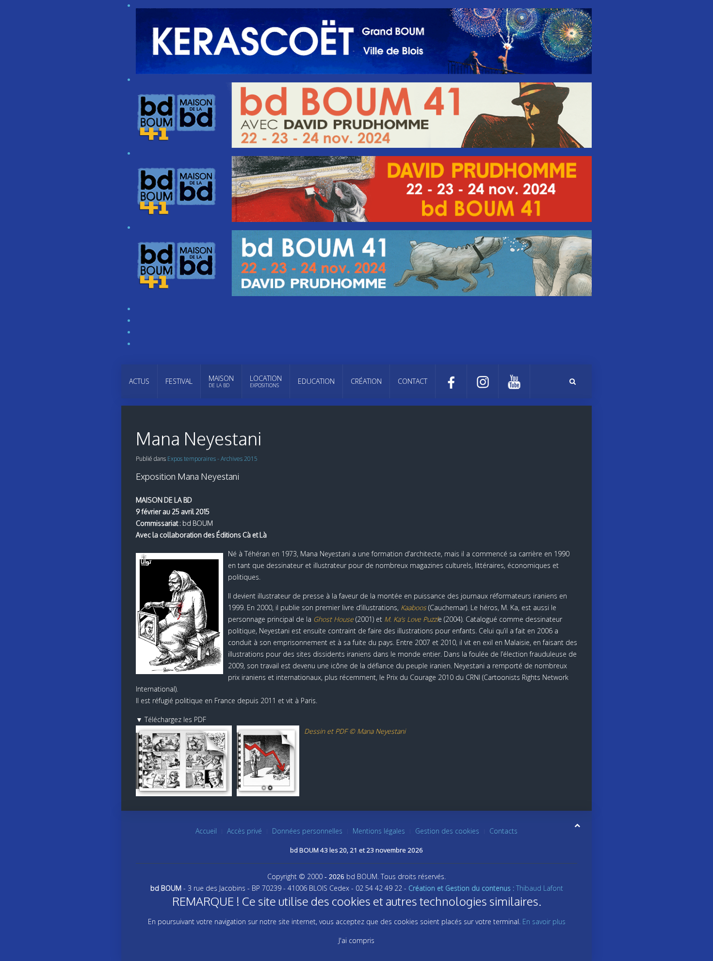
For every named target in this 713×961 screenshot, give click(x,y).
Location (266, 381)
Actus (139, 381)
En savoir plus (544, 921)
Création (366, 381)
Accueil (206, 830)
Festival (179, 381)
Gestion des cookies (447, 830)
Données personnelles (307, 830)
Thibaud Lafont (485, 888)
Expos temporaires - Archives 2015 (212, 459)
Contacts (503, 830)
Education (316, 381)
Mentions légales (379, 830)
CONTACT (412, 381)
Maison (221, 381)
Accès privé (244, 830)
